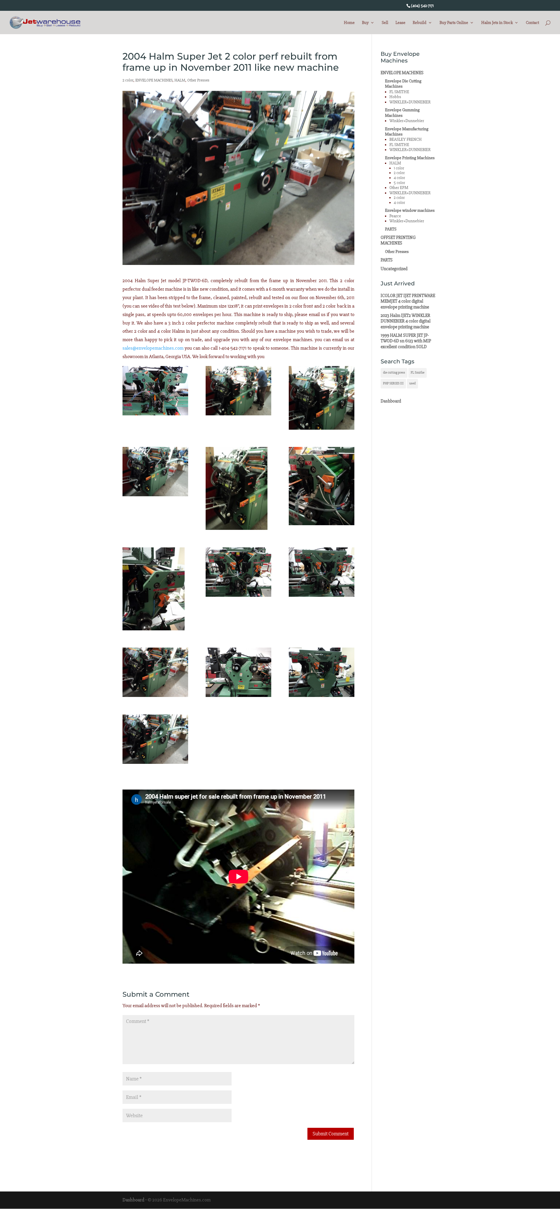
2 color (128, 80)
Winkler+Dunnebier (406, 120)
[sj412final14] (321, 672)
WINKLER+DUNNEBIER (409, 102)
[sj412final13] (238, 672)
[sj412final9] (155, 588)
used (412, 383)
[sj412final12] (155, 672)
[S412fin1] (155, 390)
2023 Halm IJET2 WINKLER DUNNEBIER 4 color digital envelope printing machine (405, 321)
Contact (532, 22)
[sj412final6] (155, 471)
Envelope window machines (410, 210)
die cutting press (394, 372)
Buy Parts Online (454, 22)
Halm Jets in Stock (497, 22)
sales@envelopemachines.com (153, 348)
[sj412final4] (238, 390)
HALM (179, 80)
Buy (365, 22)
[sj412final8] (321, 486)
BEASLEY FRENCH (405, 139)
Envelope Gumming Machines (402, 112)
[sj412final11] (321, 572)
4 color (399, 177)
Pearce (395, 216)
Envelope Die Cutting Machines (403, 83)
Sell (385, 22)
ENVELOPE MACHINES (153, 80)
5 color (399, 182)
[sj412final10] (238, 572)
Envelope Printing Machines (410, 158)
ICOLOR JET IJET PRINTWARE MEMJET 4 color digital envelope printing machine (408, 301)
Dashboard (391, 401)
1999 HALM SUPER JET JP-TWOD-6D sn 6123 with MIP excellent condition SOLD (406, 341)
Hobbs (395, 96)
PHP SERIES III (393, 383)
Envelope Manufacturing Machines (406, 131)
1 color (399, 168)
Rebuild (419, 22)
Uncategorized (394, 269)
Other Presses (198, 80)
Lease (400, 22)
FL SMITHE (399, 91)
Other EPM (398, 187)
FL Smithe (417, 372)
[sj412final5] (321, 398)
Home (349, 22)
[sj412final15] (155, 739)
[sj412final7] (238, 488)
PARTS (390, 229)
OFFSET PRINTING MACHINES (398, 240)
